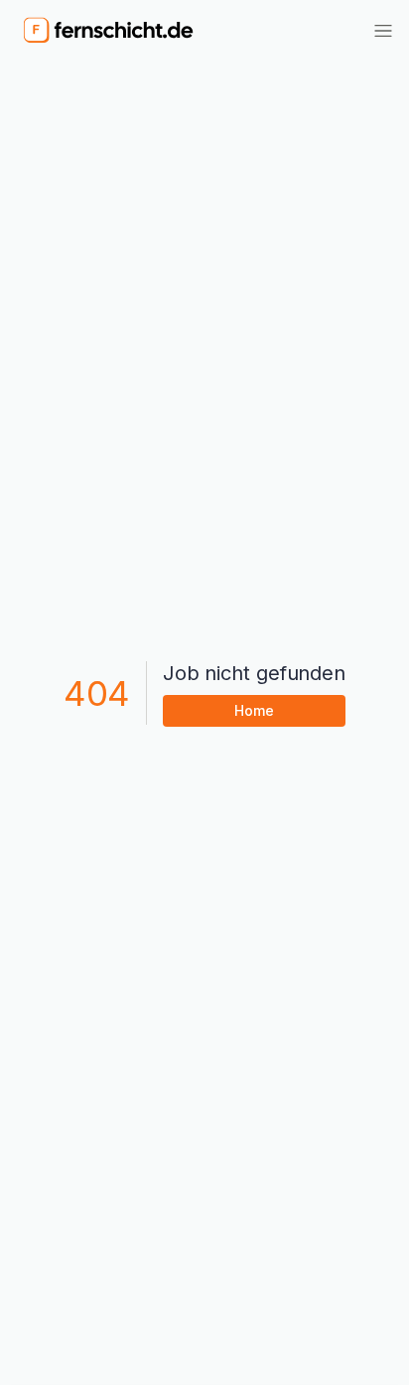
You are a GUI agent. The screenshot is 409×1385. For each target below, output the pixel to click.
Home (254, 710)
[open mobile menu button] (383, 31)
